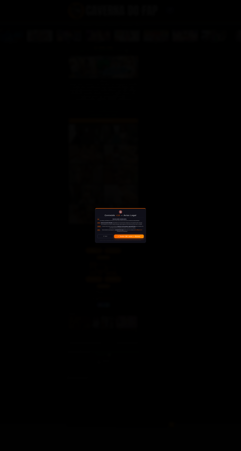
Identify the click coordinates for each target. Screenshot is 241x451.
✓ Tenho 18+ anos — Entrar (129, 236)
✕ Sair (105, 236)
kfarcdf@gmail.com (138, 229)
